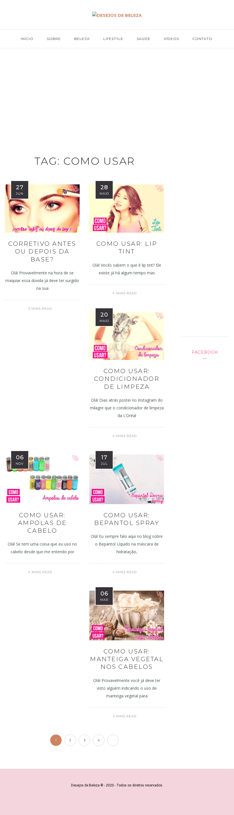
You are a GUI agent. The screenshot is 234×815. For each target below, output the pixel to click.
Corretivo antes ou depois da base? (42, 251)
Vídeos (171, 39)
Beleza (82, 39)
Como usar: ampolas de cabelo (42, 523)
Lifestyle (113, 39)
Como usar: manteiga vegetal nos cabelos (127, 659)
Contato (202, 39)
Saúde (143, 39)
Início (27, 39)
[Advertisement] (117, 96)
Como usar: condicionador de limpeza (127, 378)
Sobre (54, 39)
